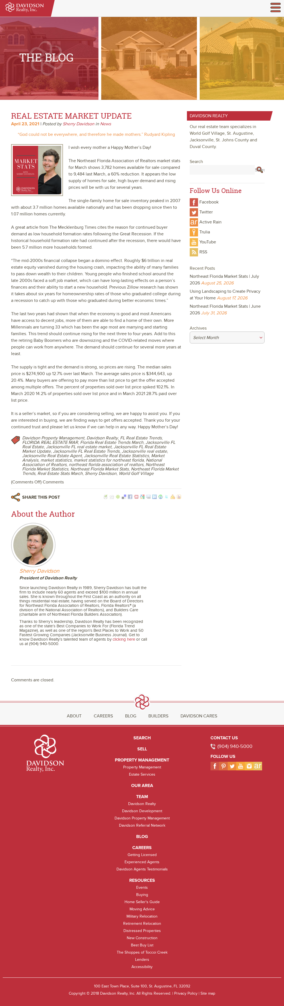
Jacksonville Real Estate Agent (52, 456)
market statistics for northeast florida (109, 460)
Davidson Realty (102, 438)
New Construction (142, 938)
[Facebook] (130, 497)
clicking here (124, 639)
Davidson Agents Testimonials (142, 869)
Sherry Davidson (78, 124)
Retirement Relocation (142, 923)
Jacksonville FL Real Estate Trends (86, 451)
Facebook (209, 202)
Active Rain (210, 222)
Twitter (206, 212)
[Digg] (112, 497)
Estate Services (142, 774)
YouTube (207, 242)
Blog (130, 716)
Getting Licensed (142, 854)
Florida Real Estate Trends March (111, 442)
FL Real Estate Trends (141, 438)
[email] (148, 497)
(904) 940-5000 (234, 746)
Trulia (204, 232)
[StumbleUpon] (160, 497)
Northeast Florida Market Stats (99, 469)
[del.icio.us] (124, 497)
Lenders (142, 959)
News (105, 124)
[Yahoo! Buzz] (179, 497)
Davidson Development (142, 811)
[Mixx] (136, 497)
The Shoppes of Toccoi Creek (142, 952)
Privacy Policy (185, 993)
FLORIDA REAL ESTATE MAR (50, 442)
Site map (208, 993)
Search (142, 738)
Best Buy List (142, 945)
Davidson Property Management (53, 438)
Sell (142, 749)
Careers (103, 716)
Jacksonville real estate (144, 451)
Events (142, 887)
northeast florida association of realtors (106, 464)
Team (142, 796)
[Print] (105, 497)
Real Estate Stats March (60, 473)
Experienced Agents (142, 862)
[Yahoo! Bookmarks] (173, 497)
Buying (142, 894)
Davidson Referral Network (142, 825)
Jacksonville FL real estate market (78, 447)
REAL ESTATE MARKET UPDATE (71, 115)
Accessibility (142, 966)
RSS (203, 252)
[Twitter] (166, 497)
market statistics (56, 460)
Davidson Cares (199, 716)
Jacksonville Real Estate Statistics (116, 456)
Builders (158, 716)
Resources (142, 880)
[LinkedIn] (154, 497)
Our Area (142, 785)
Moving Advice (142, 909)
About (74, 716)
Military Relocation (142, 916)
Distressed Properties (142, 930)
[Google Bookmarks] (142, 497)
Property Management (142, 760)
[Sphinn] (118, 497)
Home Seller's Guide (142, 902)
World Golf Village (136, 473)
